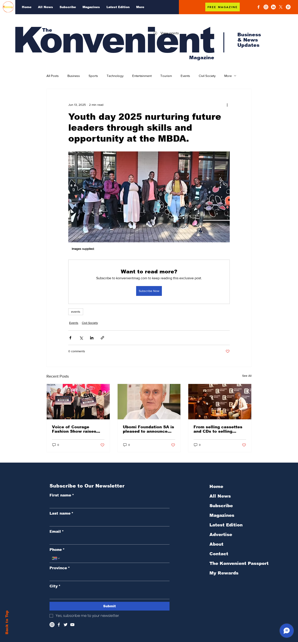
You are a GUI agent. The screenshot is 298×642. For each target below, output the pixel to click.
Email (57, 531)
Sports (93, 76)
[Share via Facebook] (70, 338)
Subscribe (221, 505)
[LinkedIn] (273, 7)
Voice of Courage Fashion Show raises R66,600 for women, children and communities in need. (75, 429)
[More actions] (227, 104)
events (75, 311)
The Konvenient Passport (232, 563)
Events (185, 76)
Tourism (166, 76)
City (55, 586)
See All (247, 375)
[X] (280, 7)
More (228, 76)
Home (216, 486)
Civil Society (207, 76)
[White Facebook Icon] (58, 624)
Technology (115, 76)
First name (62, 495)
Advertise (220, 534)
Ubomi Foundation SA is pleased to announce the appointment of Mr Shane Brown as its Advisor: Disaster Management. (148, 429)
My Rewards (223, 573)
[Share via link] (102, 338)
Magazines (221, 515)
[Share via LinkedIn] (92, 338)
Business (73, 76)
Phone (57, 550)
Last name (61, 513)
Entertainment (142, 76)
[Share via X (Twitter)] (81, 338)
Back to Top (7, 622)
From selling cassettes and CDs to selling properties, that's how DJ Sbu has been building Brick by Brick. (218, 429)
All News (220, 496)
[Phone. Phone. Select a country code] (56, 558)
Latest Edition (226, 524)
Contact (218, 553)
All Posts (52, 76)
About (216, 544)
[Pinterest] (288, 7)
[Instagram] (266, 7)
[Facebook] (258, 7)
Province (60, 568)
